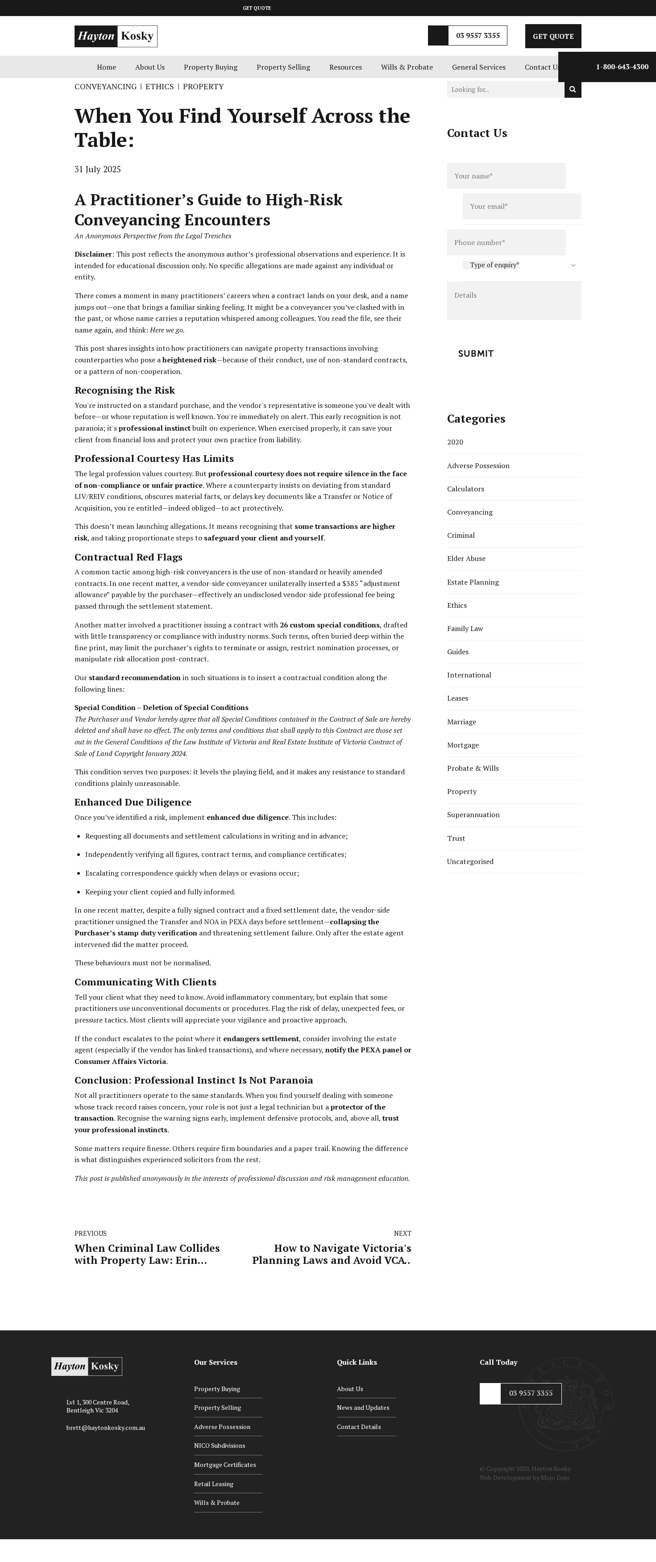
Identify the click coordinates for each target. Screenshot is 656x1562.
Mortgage (463, 745)
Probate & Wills (473, 768)
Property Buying (210, 67)
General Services (479, 67)
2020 (455, 442)
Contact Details (359, 1426)
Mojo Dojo (555, 1477)
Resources (345, 67)
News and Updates (363, 1407)
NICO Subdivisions (219, 1445)
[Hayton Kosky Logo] (86, 1366)
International (469, 675)
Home (106, 67)
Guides (458, 651)
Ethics (159, 86)
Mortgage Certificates (225, 1464)
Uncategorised (470, 861)
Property (203, 86)
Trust (456, 838)
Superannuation (473, 814)
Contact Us (543, 67)
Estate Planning (473, 582)
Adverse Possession (478, 465)
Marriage (461, 722)
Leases (457, 698)
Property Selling (283, 67)
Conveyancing (106, 86)
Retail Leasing (213, 1483)
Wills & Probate (407, 67)
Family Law (465, 628)
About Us (150, 67)
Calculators (465, 489)
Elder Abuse (466, 558)
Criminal (461, 535)
